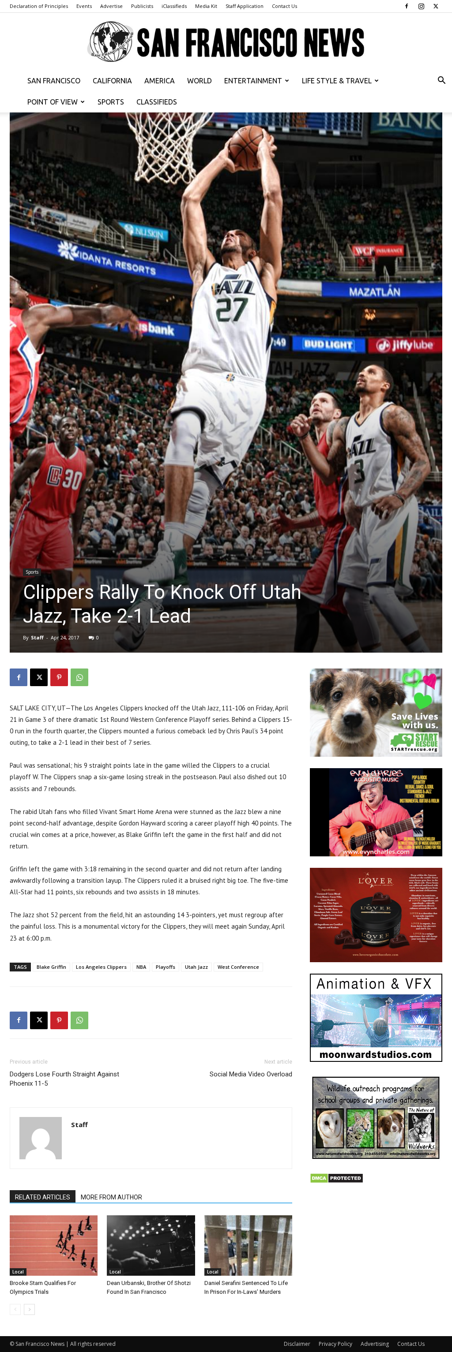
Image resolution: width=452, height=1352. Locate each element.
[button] (441, 81)
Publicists (142, 6)
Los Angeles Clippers (101, 967)
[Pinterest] (59, 677)
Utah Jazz (196, 967)
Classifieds (156, 102)
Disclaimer (297, 1344)
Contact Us (284, 6)
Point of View (52, 102)
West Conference (238, 967)
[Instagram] (421, 6)
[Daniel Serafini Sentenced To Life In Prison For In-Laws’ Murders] (248, 1245)
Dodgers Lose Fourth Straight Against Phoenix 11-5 (64, 1078)
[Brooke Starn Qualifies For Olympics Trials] (54, 1245)
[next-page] (29, 1309)
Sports (111, 102)
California (112, 81)
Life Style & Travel (337, 81)
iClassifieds (174, 6)
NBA (141, 967)
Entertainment (253, 81)
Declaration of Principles (39, 6)
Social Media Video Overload (251, 1074)
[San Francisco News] (226, 42)
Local (18, 1272)
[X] (435, 6)
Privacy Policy (335, 1344)
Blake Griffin (51, 967)
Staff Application (245, 6)
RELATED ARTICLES (42, 1197)
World (199, 81)
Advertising (375, 1344)
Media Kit (206, 6)
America (159, 81)
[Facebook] (406, 6)
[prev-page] (15, 1309)
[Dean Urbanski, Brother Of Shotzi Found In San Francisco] (151, 1245)
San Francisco (53, 81)
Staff (37, 637)
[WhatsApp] (79, 677)
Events (84, 6)
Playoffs (165, 967)
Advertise (111, 6)
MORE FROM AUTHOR (111, 1197)
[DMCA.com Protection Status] (336, 1181)
